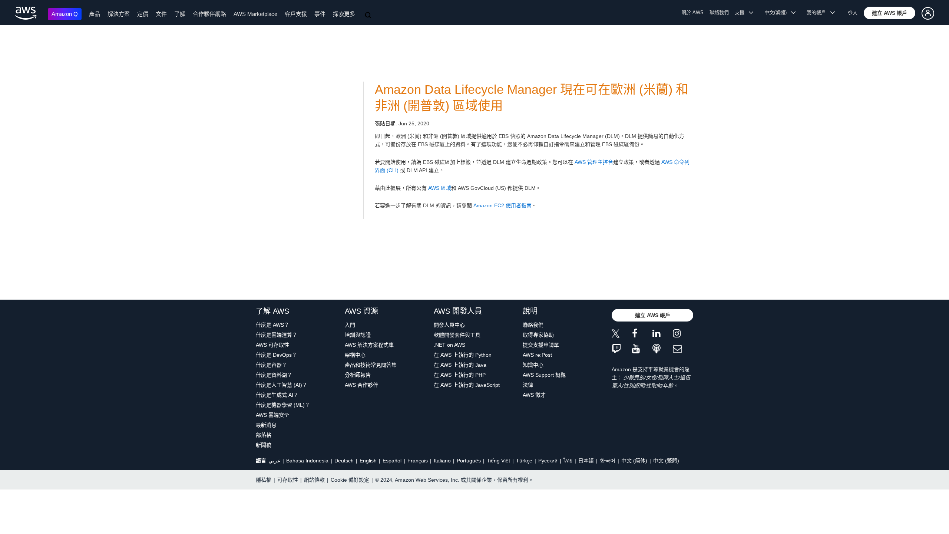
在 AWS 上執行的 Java (460, 365)
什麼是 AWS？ (272, 325)
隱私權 (263, 480)
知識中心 (533, 365)
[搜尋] (369, 15)
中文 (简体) (634, 461)
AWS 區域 (439, 188)
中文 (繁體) (666, 461)
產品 (94, 14)
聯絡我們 (719, 12)
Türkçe (524, 461)
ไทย (567, 461)
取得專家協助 (538, 335)
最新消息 (266, 425)
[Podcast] (662, 349)
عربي (274, 461)
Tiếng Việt (498, 461)
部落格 (263, 435)
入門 (350, 325)
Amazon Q (65, 14)
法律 (528, 385)
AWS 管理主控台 (594, 162)
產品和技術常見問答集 (371, 365)
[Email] (683, 349)
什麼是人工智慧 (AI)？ (281, 385)
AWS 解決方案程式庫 (369, 345)
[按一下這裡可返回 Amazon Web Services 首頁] (26, 13)
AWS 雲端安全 (272, 415)
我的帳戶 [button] (818, 12)
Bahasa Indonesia (307, 461)
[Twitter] (622, 334)
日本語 (586, 461)
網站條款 (314, 480)
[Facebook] (642, 334)
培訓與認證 (358, 335)
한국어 (607, 461)
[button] (889, 13)
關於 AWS (692, 12)
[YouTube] (642, 349)
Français (417, 461)
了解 (179, 14)
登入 (852, 13)
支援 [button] (742, 12)
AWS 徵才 (534, 395)
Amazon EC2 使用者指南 (502, 205)
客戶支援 (296, 14)
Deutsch (344, 461)
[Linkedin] (662, 334)
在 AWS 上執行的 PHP (460, 375)
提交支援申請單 (541, 345)
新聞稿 (263, 445)
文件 (161, 14)
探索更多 (344, 14)
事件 (319, 14)
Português (469, 461)
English (368, 461)
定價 (142, 14)
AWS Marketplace (255, 14)
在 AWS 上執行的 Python (463, 355)
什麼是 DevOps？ (276, 355)
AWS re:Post (537, 355)
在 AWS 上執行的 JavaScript (467, 385)
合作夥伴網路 (209, 14)
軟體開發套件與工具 (457, 335)
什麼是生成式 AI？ (277, 395)
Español (392, 461)
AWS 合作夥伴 (361, 385)
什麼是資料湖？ (274, 375)
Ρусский (548, 461)
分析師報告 (358, 375)
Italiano (442, 461)
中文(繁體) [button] (777, 12)
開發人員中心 (449, 325)
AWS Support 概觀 (544, 375)
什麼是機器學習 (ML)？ (283, 405)
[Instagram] (683, 334)
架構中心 (355, 355)
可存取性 (287, 480)
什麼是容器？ (271, 365)
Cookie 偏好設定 (350, 480)
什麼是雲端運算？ (276, 335)
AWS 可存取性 (272, 345)
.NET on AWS (449, 345)
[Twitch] (622, 349)
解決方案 (119, 14)
